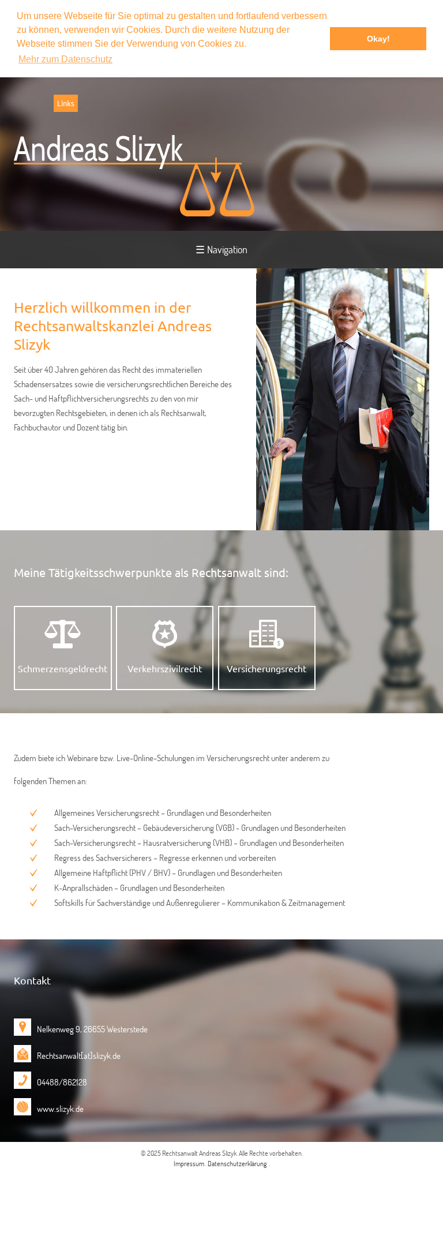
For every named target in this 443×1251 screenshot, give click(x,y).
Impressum (189, 1163)
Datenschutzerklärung (238, 1163)
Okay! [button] (378, 38)
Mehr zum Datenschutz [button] (65, 59)
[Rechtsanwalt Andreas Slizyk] (134, 175)
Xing (31, 103)
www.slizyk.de (60, 1108)
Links (65, 103)
